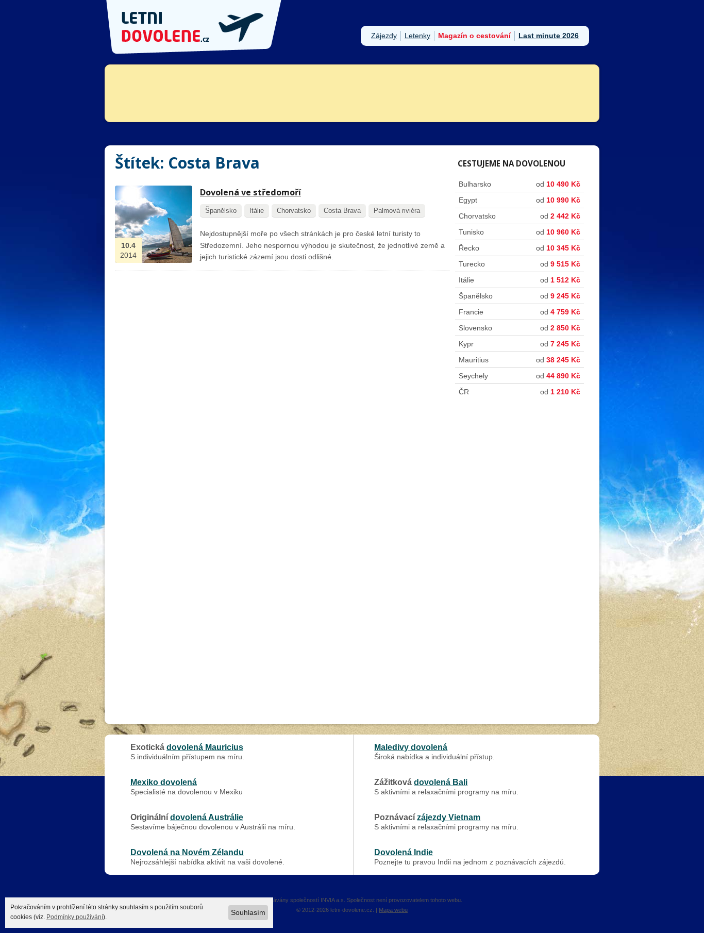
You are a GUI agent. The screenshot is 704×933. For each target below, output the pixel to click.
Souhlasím (248, 912)
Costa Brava (342, 210)
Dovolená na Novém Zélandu (187, 852)
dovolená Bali (440, 782)
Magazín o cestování (474, 35)
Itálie (256, 210)
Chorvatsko (294, 210)
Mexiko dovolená (163, 782)
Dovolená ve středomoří (250, 192)
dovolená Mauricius (204, 747)
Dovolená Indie (403, 852)
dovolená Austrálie (206, 817)
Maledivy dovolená (410, 747)
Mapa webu (393, 910)
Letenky (417, 35)
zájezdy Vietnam (448, 817)
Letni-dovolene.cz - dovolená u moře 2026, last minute (195, 27)
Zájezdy (384, 35)
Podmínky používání (74, 917)
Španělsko (221, 210)
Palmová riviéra (397, 210)
